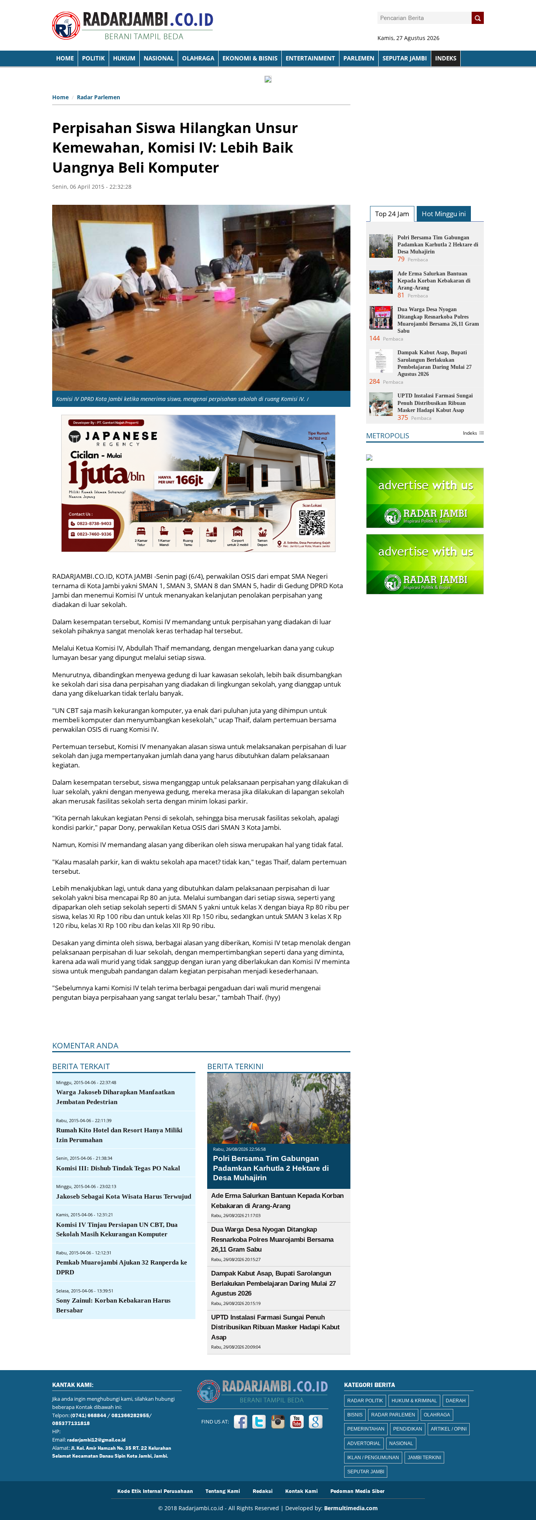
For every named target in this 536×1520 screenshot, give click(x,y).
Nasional (159, 58)
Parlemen (358, 58)
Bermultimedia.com (351, 1508)
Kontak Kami (301, 1490)
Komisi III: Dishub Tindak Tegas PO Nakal (118, 1168)
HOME (65, 58)
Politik (93, 58)
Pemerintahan (366, 1429)
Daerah (456, 1400)
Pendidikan (407, 1429)
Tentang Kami (223, 1490)
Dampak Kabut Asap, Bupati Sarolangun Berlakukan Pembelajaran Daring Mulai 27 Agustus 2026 (273, 1283)
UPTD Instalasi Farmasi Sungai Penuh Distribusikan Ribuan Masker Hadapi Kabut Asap (275, 1327)
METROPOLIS (387, 435)
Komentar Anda (85, 1045)
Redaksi (263, 1490)
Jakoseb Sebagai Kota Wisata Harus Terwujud (123, 1196)
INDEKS (445, 58)
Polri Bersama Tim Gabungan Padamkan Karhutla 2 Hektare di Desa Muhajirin (271, 1168)
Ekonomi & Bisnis (249, 58)
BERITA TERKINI (235, 1066)
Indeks (470, 433)
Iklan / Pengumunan (373, 1457)
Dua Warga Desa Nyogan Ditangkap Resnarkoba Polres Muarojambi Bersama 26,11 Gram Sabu (272, 1239)
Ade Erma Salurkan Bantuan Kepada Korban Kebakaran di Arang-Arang (433, 281)
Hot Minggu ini (444, 213)
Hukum (124, 58)
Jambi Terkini (424, 1457)
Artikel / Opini (449, 1429)
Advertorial (364, 1443)
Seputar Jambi (405, 58)
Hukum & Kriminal (414, 1400)
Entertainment (310, 58)
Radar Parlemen (98, 97)
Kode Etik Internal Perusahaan (155, 1490)
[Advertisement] (425, 140)
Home (60, 97)
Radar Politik (365, 1400)
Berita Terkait (81, 1066)
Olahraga (198, 58)
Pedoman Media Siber (357, 1490)
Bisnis (355, 1415)
